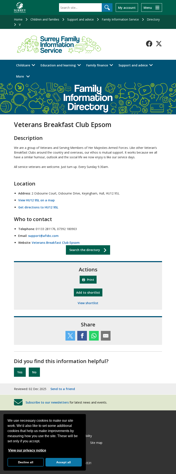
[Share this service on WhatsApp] (94, 336)
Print (90, 280)
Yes (19, 372)
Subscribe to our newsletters (47, 402)
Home (18, 19)
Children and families (44, 19)
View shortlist (88, 303)
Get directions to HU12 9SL (38, 207)
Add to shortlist (89, 292)
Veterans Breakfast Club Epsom (56, 243)
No (34, 372)
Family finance (97, 65)
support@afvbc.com (43, 236)
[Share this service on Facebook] (82, 336)
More (24, 76)
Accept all (63, 462)
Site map (96, 443)
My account (127, 8)
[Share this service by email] (106, 336)
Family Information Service (120, 19)
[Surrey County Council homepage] (20, 7)
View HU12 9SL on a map (36, 200)
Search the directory (84, 250)
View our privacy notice (27, 450)
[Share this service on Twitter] (70, 336)
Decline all (25, 462)
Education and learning (58, 65)
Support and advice (80, 19)
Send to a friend (62, 389)
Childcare (23, 65)
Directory (153, 19)
